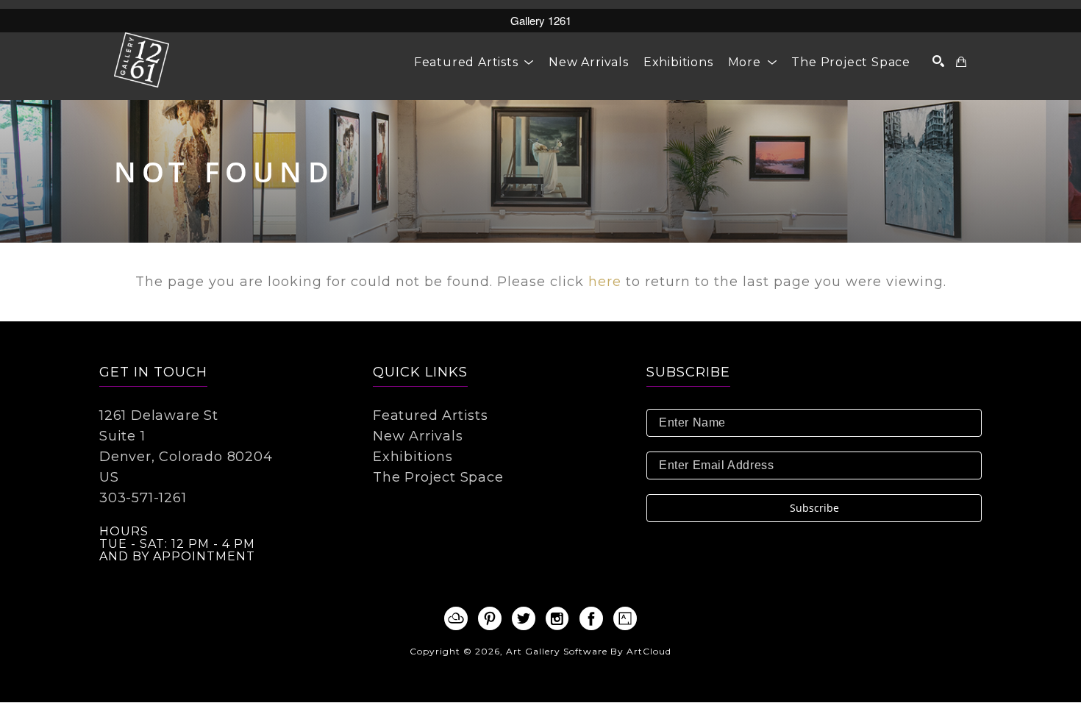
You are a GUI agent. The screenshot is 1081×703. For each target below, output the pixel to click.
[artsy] (625, 618)
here (604, 282)
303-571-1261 (143, 497)
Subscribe (814, 508)
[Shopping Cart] (961, 62)
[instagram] (557, 618)
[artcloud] (456, 618)
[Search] (938, 61)
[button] (474, 62)
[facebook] (591, 618)
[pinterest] (490, 618)
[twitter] (523, 618)
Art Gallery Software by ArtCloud (588, 651)
